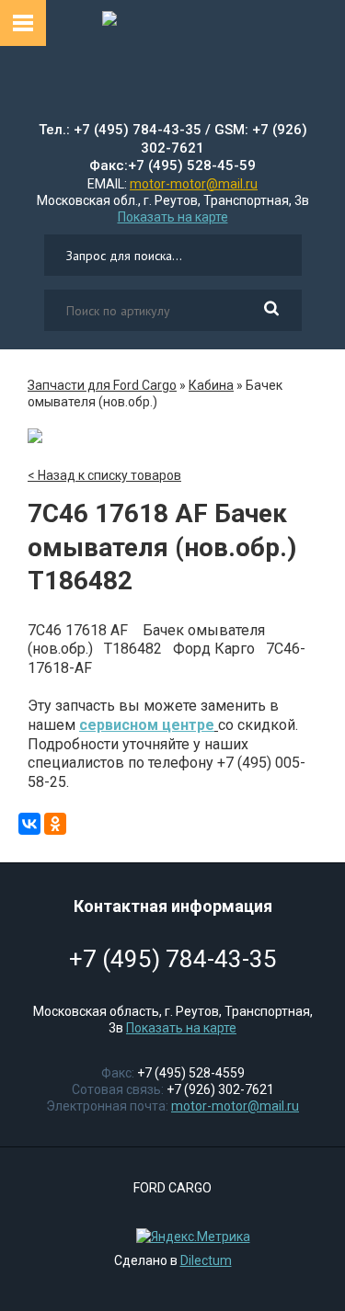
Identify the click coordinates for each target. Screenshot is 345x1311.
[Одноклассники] (55, 824)
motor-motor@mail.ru (194, 184)
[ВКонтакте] (29, 824)
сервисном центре (146, 725)
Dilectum (206, 1260)
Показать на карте (173, 217)
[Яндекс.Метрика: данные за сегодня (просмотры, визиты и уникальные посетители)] (188, 1236)
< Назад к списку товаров (104, 475)
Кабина (211, 385)
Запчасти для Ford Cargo (102, 385)
